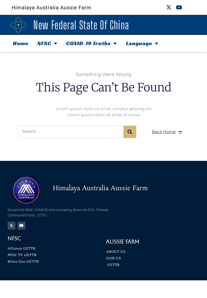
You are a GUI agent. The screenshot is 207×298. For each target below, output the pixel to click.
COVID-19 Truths (88, 43)
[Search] (129, 132)
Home (21, 43)
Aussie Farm (122, 241)
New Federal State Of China (81, 25)
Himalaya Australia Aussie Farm (51, 8)
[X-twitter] (168, 7)
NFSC (44, 43)
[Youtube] (179, 7)
